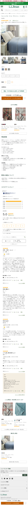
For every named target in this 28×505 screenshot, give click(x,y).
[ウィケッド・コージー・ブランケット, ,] (14, 420)
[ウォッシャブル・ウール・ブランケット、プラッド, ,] (14, 124)
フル (8, 75)
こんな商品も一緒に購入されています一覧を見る (14, 429)
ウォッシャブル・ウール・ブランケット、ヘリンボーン (7, 455)
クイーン (12, 75)
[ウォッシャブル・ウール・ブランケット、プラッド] (20, 114)
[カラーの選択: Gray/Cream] (9, 69)
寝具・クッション (12, 13)
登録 (25, 475)
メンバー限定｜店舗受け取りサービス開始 (14, 91)
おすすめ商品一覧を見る (14, 133)
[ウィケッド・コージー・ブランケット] (20, 409)
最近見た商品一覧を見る (14, 461)
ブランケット (7, 10)
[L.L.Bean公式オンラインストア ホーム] (14, 6)
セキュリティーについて (6, 497)
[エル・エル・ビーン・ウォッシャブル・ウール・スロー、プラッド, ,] (1, 124)
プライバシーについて (5, 499)
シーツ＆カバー (15, 10)
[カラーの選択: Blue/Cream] (3, 69)
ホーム (6, 13)
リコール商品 (3, 488)
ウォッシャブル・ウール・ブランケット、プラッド (20, 127)
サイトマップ (14, 499)
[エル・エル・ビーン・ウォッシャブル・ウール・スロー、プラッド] (7, 114)
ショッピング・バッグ (12, 98)
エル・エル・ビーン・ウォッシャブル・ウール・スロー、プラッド (7, 127)
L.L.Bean (2, 13)
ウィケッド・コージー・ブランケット (20, 423)
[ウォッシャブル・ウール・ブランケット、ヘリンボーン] (7, 443)
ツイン (3, 75)
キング (17, 75)
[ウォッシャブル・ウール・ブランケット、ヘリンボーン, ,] (1, 452)
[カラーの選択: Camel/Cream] (6, 69)
